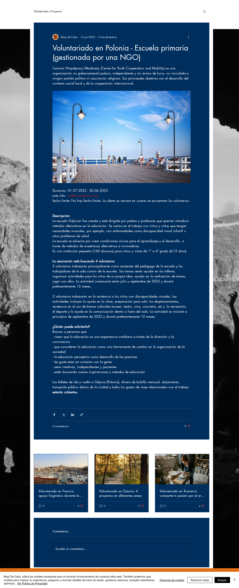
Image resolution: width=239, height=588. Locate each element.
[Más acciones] (188, 37)
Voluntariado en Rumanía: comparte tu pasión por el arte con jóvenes (182, 493)
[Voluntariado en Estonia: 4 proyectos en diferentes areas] (122, 469)
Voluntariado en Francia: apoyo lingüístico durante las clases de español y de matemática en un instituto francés (59, 493)
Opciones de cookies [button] (172, 580)
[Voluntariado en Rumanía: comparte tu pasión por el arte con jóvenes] (182, 469)
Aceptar (222, 580)
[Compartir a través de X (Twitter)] (63, 414)
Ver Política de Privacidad (32, 583)
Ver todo (204, 447)
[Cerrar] (234, 580)
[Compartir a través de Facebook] (54, 414)
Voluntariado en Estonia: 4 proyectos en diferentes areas (120, 493)
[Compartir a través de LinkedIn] (72, 414)
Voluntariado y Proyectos (48, 11)
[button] (204, 11)
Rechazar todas (199, 580)
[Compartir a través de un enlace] (81, 414)
